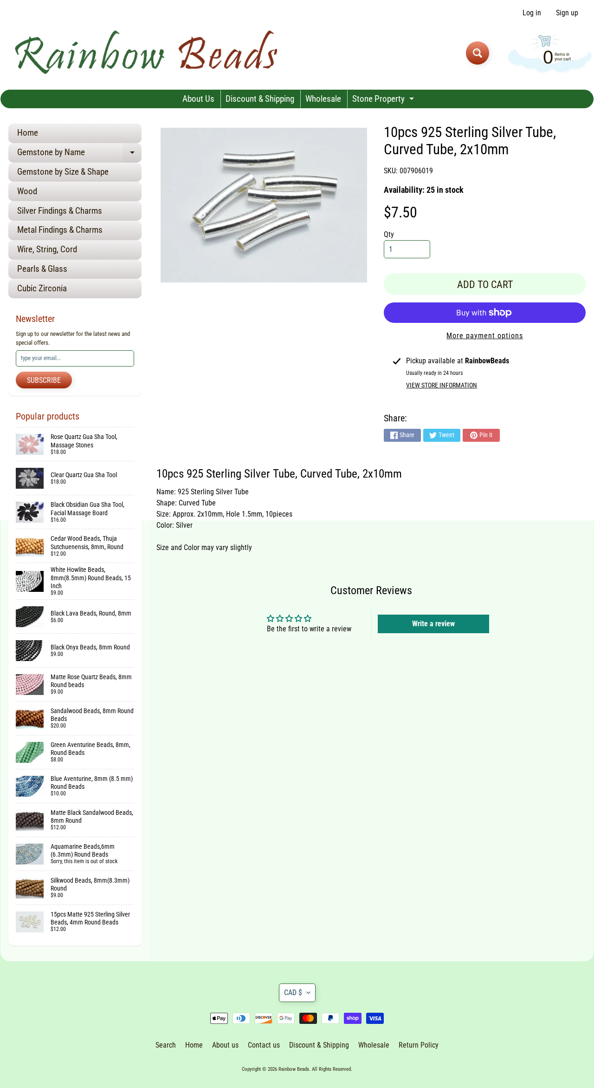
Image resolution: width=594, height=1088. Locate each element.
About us (225, 1045)
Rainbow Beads (293, 1069)
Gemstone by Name (79, 154)
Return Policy (419, 1045)
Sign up (567, 13)
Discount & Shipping (260, 98)
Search (165, 1045)
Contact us (264, 1045)
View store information (441, 385)
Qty (389, 234)
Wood (27, 191)
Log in (532, 13)
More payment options (484, 335)
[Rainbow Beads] (147, 52)
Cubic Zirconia (42, 288)
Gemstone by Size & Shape (63, 171)
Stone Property (384, 100)
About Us (198, 98)
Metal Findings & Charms (60, 229)
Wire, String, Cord (47, 249)
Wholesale (323, 98)
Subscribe (44, 380)
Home (27, 132)
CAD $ (293, 992)
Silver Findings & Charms (59, 210)
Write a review (433, 623)
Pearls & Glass (42, 268)
